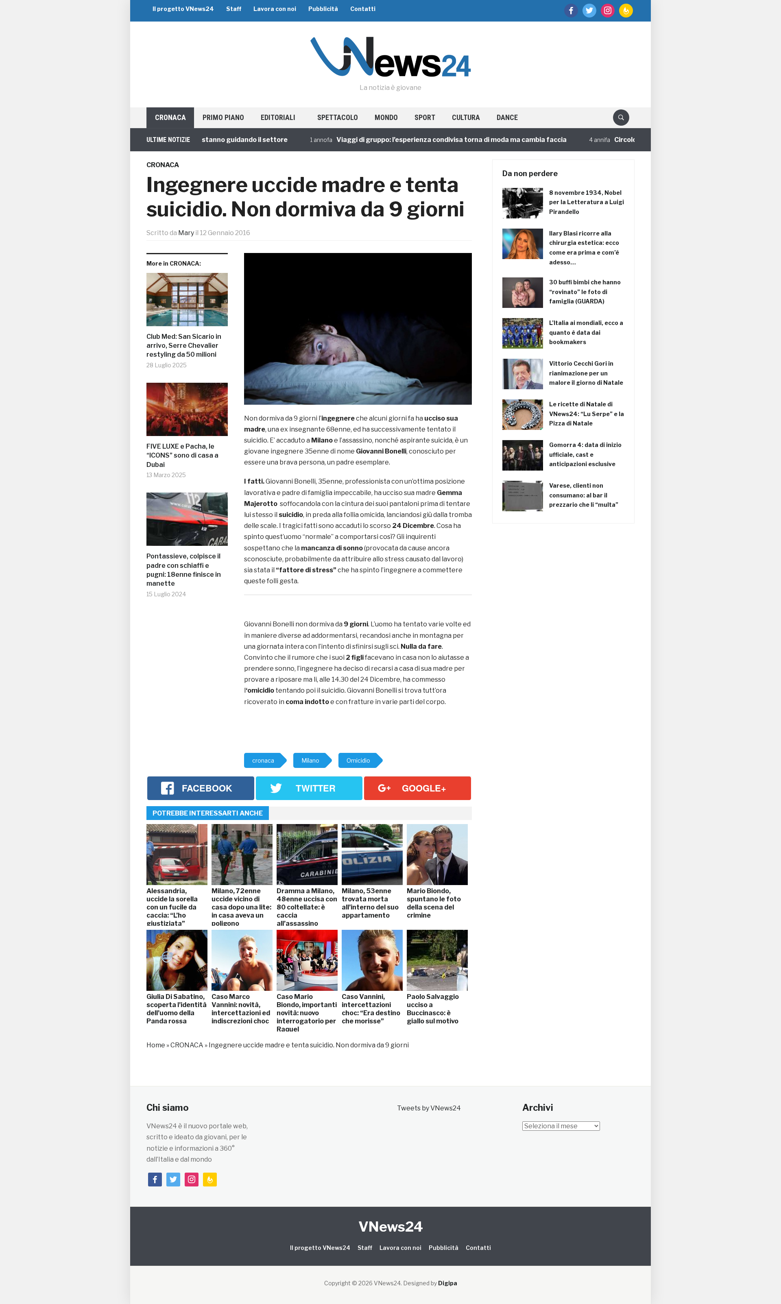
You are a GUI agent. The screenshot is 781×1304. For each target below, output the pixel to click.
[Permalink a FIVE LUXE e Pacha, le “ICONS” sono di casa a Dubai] (187, 412)
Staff (233, 8)
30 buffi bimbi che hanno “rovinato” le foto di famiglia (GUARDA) (585, 292)
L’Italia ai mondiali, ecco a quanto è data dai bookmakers (586, 332)
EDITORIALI (278, 117)
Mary (186, 233)
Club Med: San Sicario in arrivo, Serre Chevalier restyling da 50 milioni (183, 346)
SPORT (424, 117)
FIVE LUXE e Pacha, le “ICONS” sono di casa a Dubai (182, 456)
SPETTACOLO (337, 117)
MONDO (386, 117)
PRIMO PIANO (223, 117)
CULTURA (466, 117)
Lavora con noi (274, 8)
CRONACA (170, 117)
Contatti (362, 8)
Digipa (447, 1283)
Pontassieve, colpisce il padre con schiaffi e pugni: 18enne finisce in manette (183, 569)
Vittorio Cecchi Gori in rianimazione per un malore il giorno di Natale (586, 373)
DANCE (507, 117)
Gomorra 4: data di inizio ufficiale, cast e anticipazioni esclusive (585, 454)
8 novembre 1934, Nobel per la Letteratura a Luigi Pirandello (586, 202)
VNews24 (390, 1226)
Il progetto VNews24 (183, 8)
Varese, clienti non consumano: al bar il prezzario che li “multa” (583, 495)
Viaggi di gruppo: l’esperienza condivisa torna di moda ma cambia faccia (423, 140)
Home (155, 1045)
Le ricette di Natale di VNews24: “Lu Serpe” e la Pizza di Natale (586, 414)
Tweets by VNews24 (429, 1108)
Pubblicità (323, 8)
